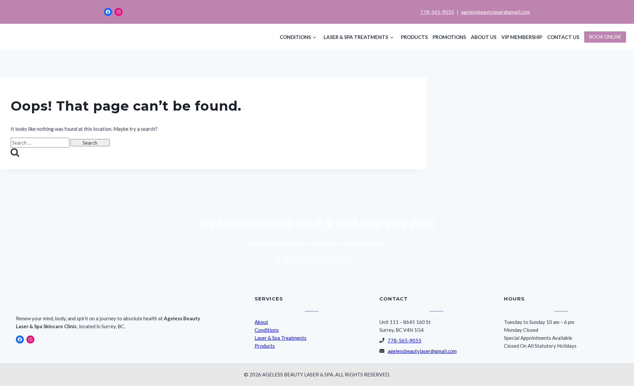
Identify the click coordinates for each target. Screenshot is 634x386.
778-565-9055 (437, 12)
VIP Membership (521, 37)
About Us (483, 37)
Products (414, 37)
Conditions (295, 37)
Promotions (449, 37)
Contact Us (563, 37)
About (261, 322)
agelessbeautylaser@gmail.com (495, 12)
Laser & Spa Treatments (356, 37)
